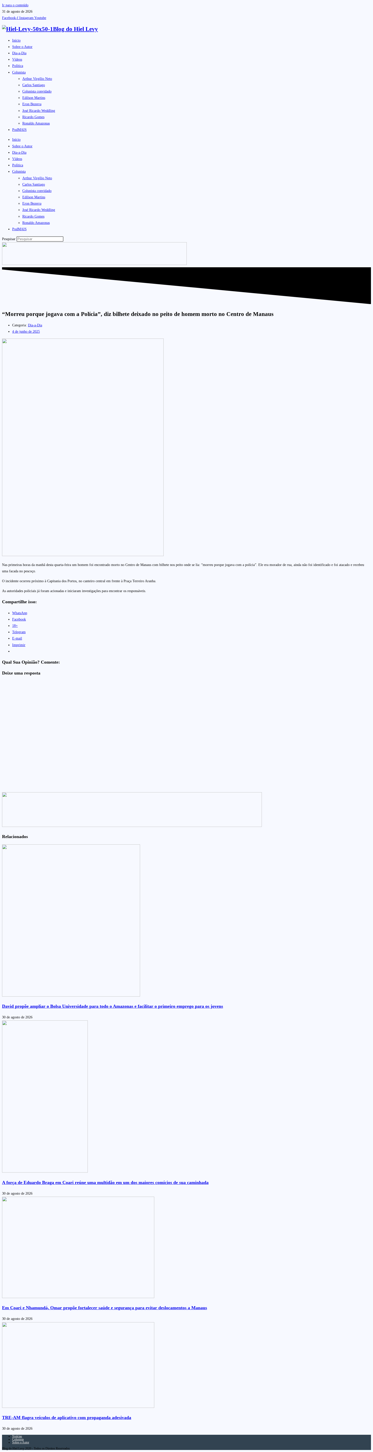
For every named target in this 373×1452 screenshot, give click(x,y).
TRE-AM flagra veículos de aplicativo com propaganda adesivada (66, 1417)
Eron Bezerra (31, 104)
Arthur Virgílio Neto (37, 79)
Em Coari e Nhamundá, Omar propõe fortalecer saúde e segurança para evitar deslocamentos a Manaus (104, 1307)
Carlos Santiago (33, 85)
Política (17, 66)
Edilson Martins (33, 98)
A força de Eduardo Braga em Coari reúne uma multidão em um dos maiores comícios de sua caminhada (105, 1182)
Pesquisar (8, 239)
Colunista (19, 72)
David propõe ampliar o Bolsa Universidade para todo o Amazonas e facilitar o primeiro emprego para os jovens (112, 1006)
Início (16, 40)
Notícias (17, 1436)
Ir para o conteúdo (15, 5)
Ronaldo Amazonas (36, 123)
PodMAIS (19, 130)
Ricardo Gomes (33, 117)
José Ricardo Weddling (38, 111)
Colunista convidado (37, 91)
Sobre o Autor (22, 47)
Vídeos (17, 59)
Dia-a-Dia (19, 53)
